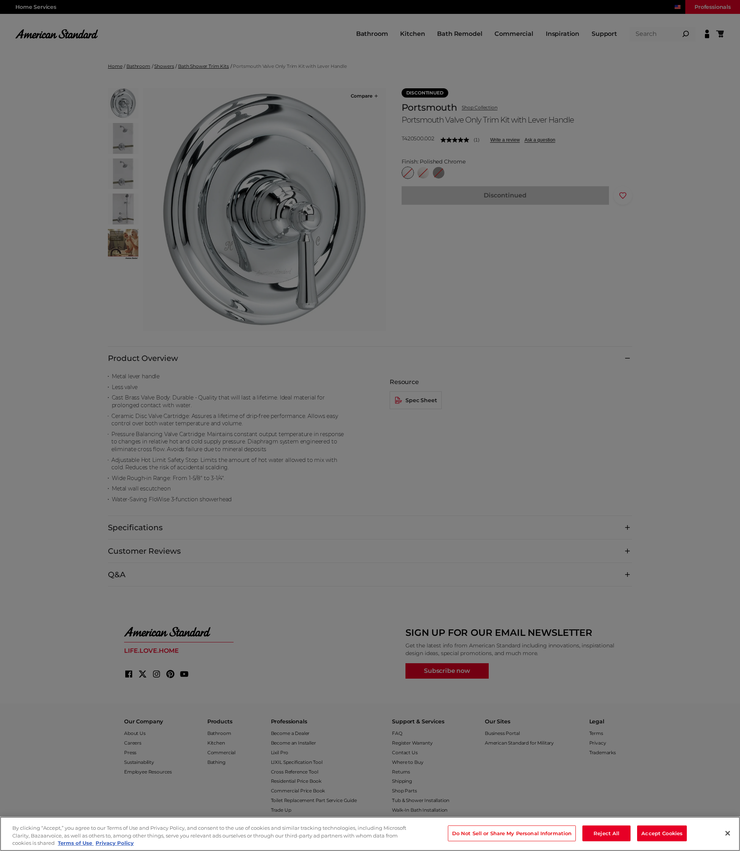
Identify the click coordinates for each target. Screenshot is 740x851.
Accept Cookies (662, 833)
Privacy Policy (115, 843)
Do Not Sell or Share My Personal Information (512, 833)
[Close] (727, 833)
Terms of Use (76, 843)
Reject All (606, 833)
